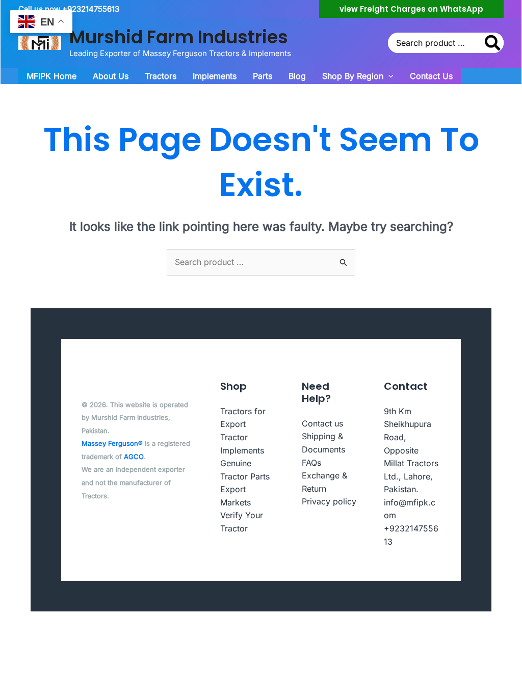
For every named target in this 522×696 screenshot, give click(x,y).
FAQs (311, 463)
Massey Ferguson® (112, 443)
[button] (411, 9)
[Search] (493, 43)
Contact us (322, 423)
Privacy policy (329, 501)
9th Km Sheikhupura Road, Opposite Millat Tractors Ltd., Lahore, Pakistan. (411, 450)
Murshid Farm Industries (178, 36)
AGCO (133, 456)
